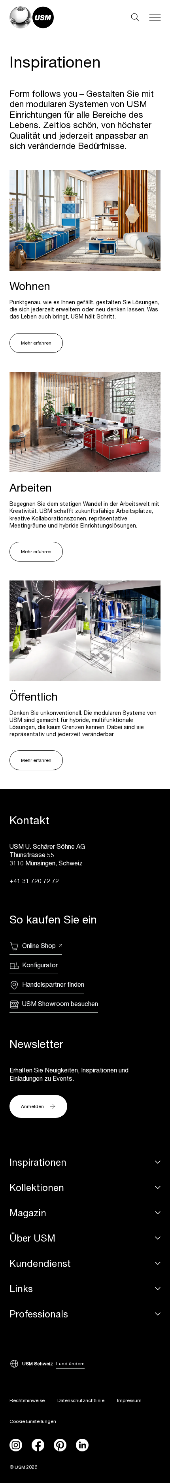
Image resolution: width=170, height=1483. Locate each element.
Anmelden (32, 1106)
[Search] (135, 17)
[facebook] (38, 1445)
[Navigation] (155, 17)
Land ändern (70, 1363)
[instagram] (15, 1445)
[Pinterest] (60, 1445)
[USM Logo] (31, 17)
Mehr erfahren (36, 343)
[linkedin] (82, 1445)
